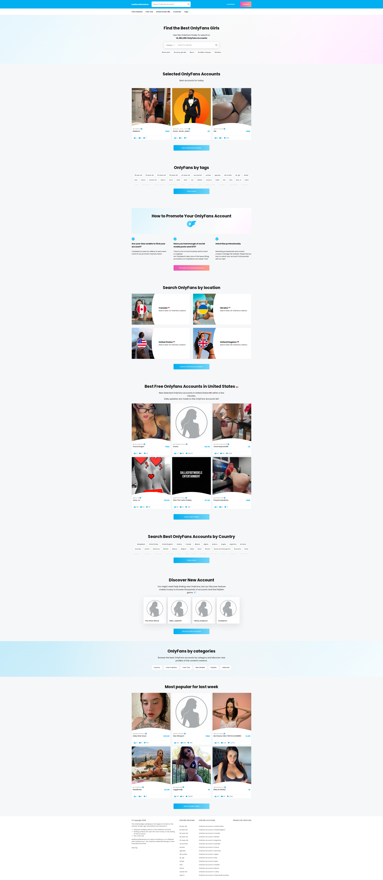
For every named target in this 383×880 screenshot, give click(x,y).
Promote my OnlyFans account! (191, 268)
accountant (198, 175)
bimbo (183, 185)
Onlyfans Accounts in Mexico (209, 868)
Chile (187, 554)
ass (192, 180)
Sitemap (135, 848)
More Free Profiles (191, 517)
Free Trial (149, 12)
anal (135, 180)
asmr (185, 180)
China (194, 554)
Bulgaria (137, 554)
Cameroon (170, 554)
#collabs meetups (204, 52)
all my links (228, 175)
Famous (246, 4)
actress (208, 175)
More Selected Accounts (191, 148)
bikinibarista (173, 185)
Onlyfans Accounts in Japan (209, 854)
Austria (147, 549)
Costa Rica (232, 554)
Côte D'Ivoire (244, 554)
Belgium (184, 549)
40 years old (185, 175)
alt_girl (237, 175)
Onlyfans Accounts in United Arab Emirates (214, 875)
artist (178, 180)
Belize (192, 549)
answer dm (153, 180)
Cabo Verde (158, 554)
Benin (200, 549)
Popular (214, 667)
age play (218, 175)
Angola (223, 544)
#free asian (166, 52)
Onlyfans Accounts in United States (211, 826)
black (200, 185)
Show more (191, 191)
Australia (138, 549)
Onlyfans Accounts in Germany (210, 851)
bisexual (191, 185)
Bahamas (156, 549)
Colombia (203, 554)
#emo (192, 52)
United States (161, 12)
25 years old (173, 175)
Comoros (213, 554)
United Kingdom (167, 544)
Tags (186, 12)
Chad (179, 554)
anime (143, 180)
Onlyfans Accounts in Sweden (209, 865)
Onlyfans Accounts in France (209, 847)
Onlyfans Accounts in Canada (209, 833)
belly (136, 185)
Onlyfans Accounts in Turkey (209, 872)
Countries (177, 12)
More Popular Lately (191, 806)
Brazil (246, 549)
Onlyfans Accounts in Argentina (210, 840)
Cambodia (147, 554)
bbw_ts (238, 180)
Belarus (174, 549)
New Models (200, 667)
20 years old (161, 175)
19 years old (150, 175)
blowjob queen (210, 185)
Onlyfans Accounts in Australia (209, 844)
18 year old (138, 175)
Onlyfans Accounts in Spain (208, 861)
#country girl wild (180, 52)
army (171, 180)
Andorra (214, 544)
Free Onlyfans (137, 12)
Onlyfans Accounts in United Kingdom (212, 830)
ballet (217, 180)
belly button (146, 185)
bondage (245, 185)
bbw (231, 180)
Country (157, 667)
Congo (223, 554)
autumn (209, 180)
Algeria (206, 544)
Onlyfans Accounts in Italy (208, 858)
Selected (225, 667)
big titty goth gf (159, 185)
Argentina (233, 544)
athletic (199, 180)
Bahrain (166, 549)
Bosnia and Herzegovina (222, 549)
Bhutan (207, 549)
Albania (197, 544)
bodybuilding (233, 185)
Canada (188, 544)
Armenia (243, 544)
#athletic (218, 52)
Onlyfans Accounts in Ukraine (209, 837)
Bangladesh (141, 544)
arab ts (163, 180)
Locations (231, 4)
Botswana (237, 549)
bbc (224, 180)
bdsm (247, 180)
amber (246, 175)
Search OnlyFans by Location (191, 367)
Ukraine (179, 544)
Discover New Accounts (191, 631)
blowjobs (222, 185)
